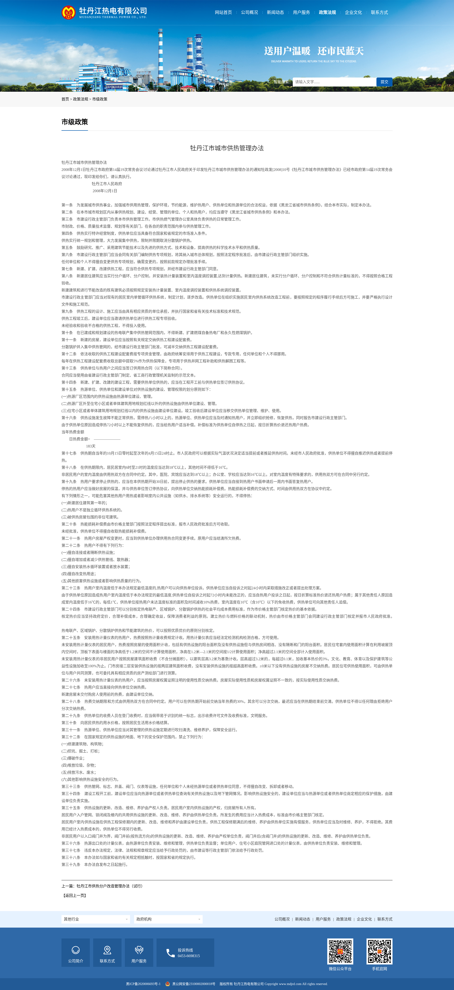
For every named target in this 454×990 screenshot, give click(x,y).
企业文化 (353, 12)
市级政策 (99, 99)
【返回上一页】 (74, 896)
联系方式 (379, 12)
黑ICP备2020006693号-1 (143, 984)
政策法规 (327, 12)
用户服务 (301, 12)
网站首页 (223, 12)
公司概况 (249, 12)
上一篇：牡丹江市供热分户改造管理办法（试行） (103, 886)
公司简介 (75, 961)
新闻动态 (275, 12)
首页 (65, 99)
